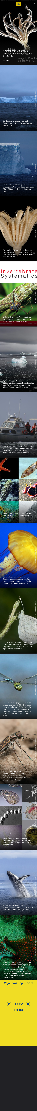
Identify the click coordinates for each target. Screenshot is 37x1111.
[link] (18, 1010)
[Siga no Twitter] (21, 1006)
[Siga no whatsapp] (9, 1006)
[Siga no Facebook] (15, 1006)
